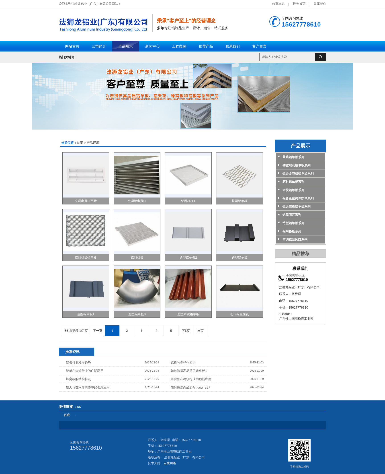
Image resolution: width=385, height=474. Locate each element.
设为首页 (299, 4)
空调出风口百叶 (86, 201)
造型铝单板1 (85, 314)
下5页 (186, 330)
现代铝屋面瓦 (239, 314)
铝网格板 (137, 257)
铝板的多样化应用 (183, 362)
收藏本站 (278, 4)
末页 (200, 330)
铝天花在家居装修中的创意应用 (88, 387)
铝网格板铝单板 (86, 257)
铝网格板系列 (292, 231)
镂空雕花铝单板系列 (297, 165)
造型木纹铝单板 (188, 314)
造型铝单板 (239, 257)
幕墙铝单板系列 (293, 157)
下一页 (97, 330)
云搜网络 (170, 463)
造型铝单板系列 (293, 223)
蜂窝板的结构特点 (78, 379)
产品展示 (93, 142)
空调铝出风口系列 (295, 239)
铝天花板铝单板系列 (297, 206)
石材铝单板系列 (293, 181)
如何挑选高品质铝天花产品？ (191, 387)
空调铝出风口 (137, 201)
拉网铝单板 (239, 201)
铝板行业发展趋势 (78, 362)
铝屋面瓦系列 (292, 214)
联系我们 (320, 4)
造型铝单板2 (188, 257)
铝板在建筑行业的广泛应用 (84, 371)
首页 (80, 142)
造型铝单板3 (137, 314)
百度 (67, 415)
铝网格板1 (188, 201)
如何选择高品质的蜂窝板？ (189, 371)
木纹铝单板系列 (293, 190)
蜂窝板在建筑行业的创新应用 (191, 379)
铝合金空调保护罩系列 (298, 198)
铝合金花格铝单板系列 (298, 173)
